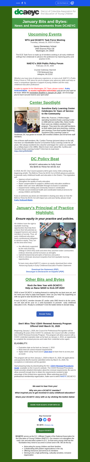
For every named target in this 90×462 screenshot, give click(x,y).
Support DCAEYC (45, 430)
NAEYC (63, 376)
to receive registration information (43, 91)
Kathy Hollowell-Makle (23, 200)
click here (48, 352)
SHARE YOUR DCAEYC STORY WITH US (45, 405)
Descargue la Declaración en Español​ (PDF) (45, 272)
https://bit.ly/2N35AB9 (23, 151)
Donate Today (45, 314)
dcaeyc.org (49, 425)
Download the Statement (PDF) (45, 269)
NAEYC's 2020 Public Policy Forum (45, 63)
